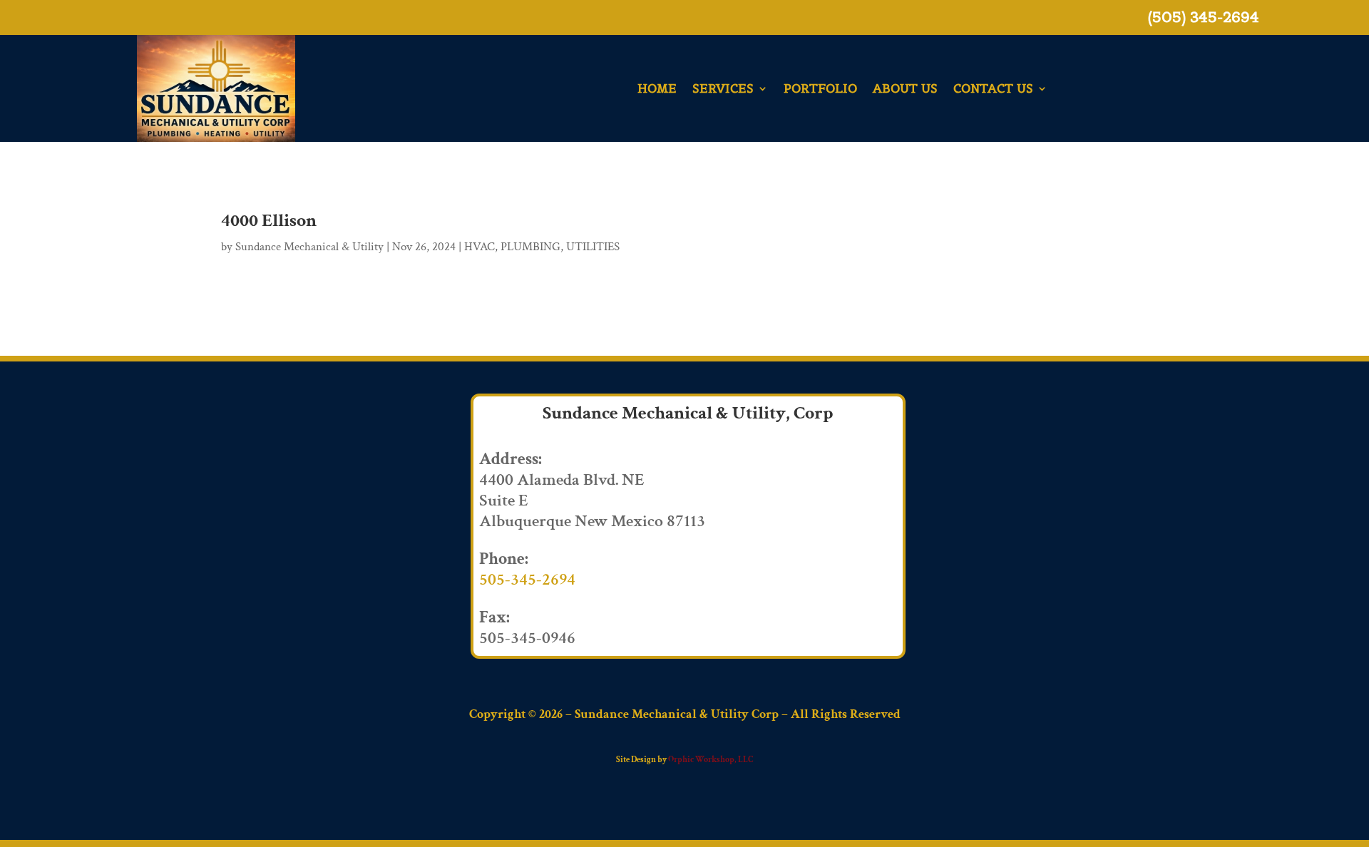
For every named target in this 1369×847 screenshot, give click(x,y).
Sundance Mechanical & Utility (309, 247)
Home (657, 88)
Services (723, 88)
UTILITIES (593, 247)
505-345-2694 (527, 579)
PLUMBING (530, 247)
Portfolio (820, 88)
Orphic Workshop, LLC (710, 759)
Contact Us (993, 88)
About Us (905, 88)
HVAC (479, 247)
